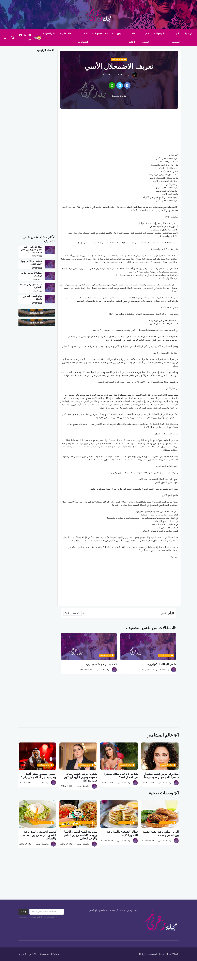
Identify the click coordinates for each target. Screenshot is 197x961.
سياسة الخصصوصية (49, 954)
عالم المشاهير (175, 37)
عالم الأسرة (50, 33)
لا (69, 613)
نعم (75, 613)
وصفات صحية (161, 793)
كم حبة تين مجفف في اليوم (101, 664)
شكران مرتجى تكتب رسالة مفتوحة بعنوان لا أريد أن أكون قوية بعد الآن (80, 777)
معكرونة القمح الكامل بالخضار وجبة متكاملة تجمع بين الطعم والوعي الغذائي (80, 835)
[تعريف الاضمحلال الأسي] (127, 85)
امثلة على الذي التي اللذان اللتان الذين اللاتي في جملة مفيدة (31, 249)
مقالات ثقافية (117, 59)
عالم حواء (160, 33)
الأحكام (32, 954)
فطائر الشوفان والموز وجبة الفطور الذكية (122, 833)
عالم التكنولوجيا (83, 37)
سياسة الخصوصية (25, 917)
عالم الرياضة (132, 37)
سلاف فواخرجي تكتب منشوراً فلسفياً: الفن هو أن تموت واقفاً (161, 775)
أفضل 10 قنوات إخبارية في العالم (31, 274)
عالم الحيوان (145, 37)
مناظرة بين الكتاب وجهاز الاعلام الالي (31, 262)
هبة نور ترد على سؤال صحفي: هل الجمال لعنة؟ (121, 775)
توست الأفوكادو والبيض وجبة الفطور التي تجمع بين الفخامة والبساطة (39, 835)
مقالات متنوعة (101, 33)
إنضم (23, 911)
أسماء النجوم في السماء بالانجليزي (31, 286)
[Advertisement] (119, 131)
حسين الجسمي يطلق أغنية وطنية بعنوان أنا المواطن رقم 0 (38, 775)
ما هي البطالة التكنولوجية (161, 664)
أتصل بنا (22, 954)
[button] (12, 38)
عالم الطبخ (66, 33)
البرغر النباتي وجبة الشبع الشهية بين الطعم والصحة (160, 833)
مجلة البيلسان (164, 954)
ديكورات (118, 33)
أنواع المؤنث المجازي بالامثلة (32, 297)
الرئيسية (189, 33)
